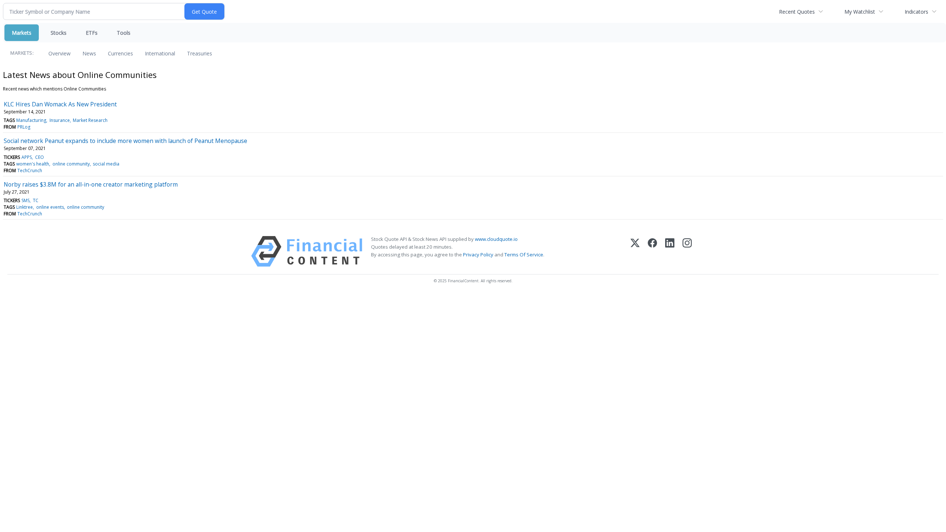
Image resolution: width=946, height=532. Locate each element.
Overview (59, 53)
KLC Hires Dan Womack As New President (60, 104)
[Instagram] (687, 251)
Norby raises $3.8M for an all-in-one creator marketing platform (91, 184)
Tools (123, 32)
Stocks (59, 32)
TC (35, 200)
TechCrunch (29, 170)
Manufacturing (31, 120)
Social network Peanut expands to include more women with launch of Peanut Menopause (125, 141)
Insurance (60, 120)
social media (106, 164)
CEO (39, 157)
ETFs (92, 32)
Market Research (90, 120)
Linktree (24, 207)
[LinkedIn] (669, 251)
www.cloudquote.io (496, 239)
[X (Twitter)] (635, 251)
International (160, 53)
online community (71, 164)
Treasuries (199, 53)
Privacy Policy (478, 254)
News (89, 53)
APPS (26, 157)
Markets (21, 32)
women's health (32, 164)
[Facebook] (652, 251)
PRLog (23, 127)
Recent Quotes (797, 11)
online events (50, 207)
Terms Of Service (523, 254)
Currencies (120, 53)
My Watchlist (859, 11)
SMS (25, 200)
